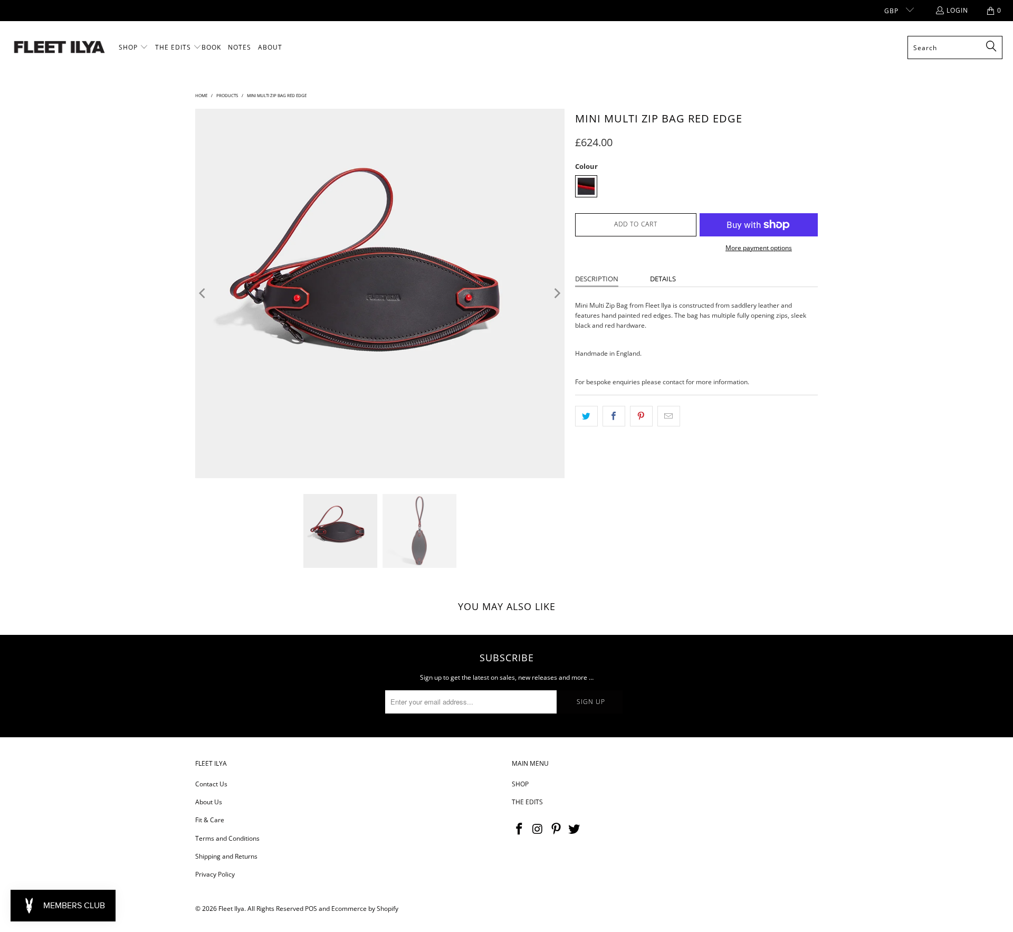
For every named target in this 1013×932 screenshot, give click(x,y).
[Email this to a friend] (668, 416)
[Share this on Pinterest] (641, 416)
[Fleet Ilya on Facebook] (520, 829)
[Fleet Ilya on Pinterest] (556, 829)
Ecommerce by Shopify (364, 908)
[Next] (556, 293)
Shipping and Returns (226, 856)
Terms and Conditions (227, 838)
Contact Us (211, 783)
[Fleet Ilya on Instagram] (538, 829)
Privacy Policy (215, 874)
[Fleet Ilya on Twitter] (574, 829)
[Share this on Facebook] (614, 416)
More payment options (758, 247)
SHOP (520, 783)
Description (596, 278)
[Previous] (203, 293)
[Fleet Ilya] (59, 47)
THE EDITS (527, 801)
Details (663, 278)
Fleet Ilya (231, 908)
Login (957, 10)
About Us (208, 801)
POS (311, 908)
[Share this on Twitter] (586, 416)
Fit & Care (209, 819)
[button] (133, 47)
